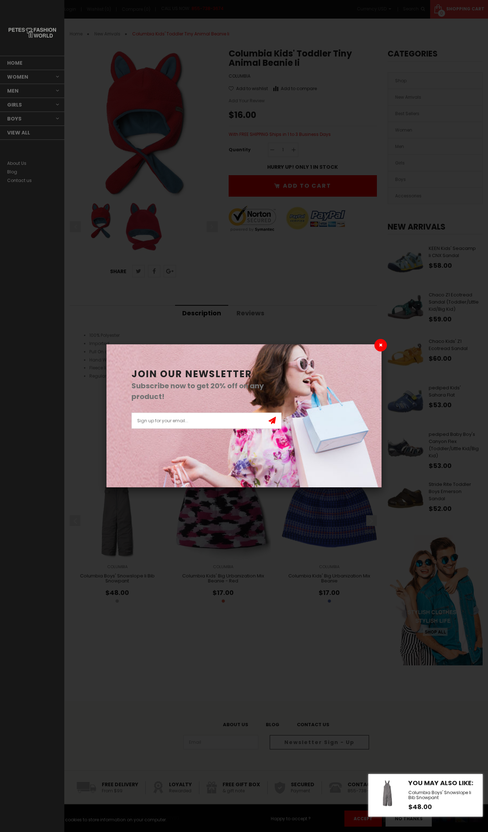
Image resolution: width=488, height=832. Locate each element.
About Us (16, 163)
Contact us (19, 180)
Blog (12, 172)
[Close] (380, 345)
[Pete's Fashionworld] (32, 33)
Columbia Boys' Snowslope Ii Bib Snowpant (439, 795)
